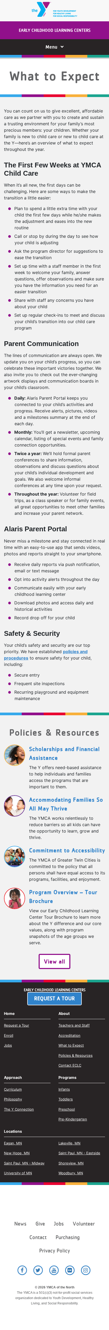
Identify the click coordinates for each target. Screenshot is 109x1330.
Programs (67, 1077)
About (64, 1013)
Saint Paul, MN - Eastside (79, 1153)
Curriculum (13, 1089)
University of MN (18, 1173)
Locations (13, 1131)
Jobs (8, 1045)
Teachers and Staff (74, 1025)
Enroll (8, 1035)
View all (54, 961)
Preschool (66, 1109)
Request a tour (54, 998)
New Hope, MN (17, 1153)
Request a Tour (16, 1025)
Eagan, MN (13, 1143)
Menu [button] (53, 47)
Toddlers (65, 1099)
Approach (13, 1077)
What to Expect (71, 1045)
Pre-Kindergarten (72, 1119)
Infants (64, 1089)
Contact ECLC (69, 1065)
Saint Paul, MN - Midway (24, 1163)
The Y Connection (19, 1109)
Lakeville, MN (69, 1143)
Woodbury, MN (70, 1173)
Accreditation (69, 1035)
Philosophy (13, 1099)
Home (9, 1013)
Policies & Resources (75, 1055)
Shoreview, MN (71, 1163)
